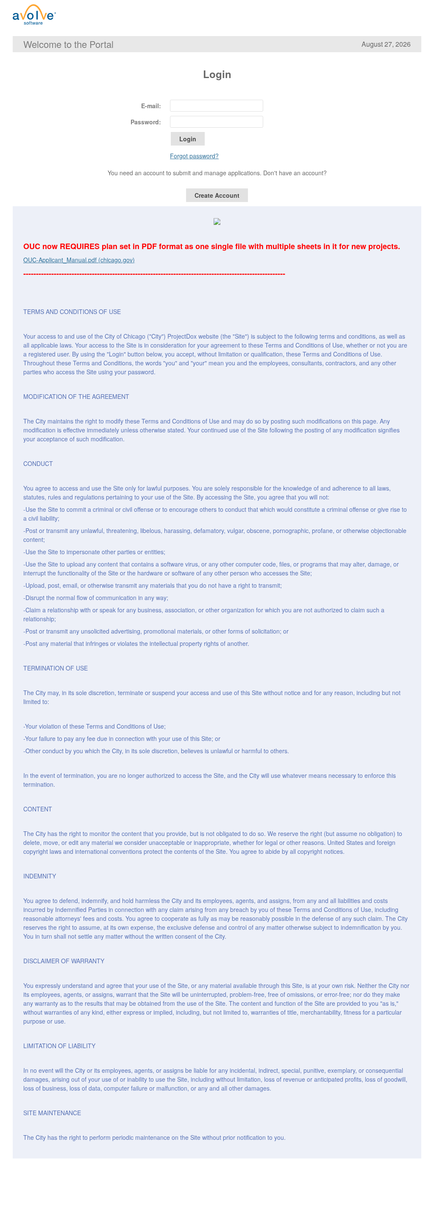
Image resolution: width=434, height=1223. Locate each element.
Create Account (217, 195)
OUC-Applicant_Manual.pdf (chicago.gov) (79, 259)
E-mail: (151, 105)
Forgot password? (194, 155)
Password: (146, 122)
